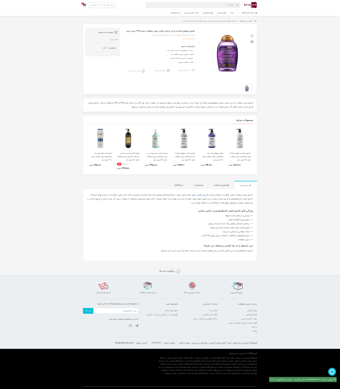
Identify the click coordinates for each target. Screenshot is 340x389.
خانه (231, 13)
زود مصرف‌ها (175, 13)
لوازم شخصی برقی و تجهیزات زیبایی (243, 323)
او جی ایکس (202, 195)
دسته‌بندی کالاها (248, 13)
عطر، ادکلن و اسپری (191, 13)
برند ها (254, 327)
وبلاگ (254, 331)
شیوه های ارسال (171, 310)
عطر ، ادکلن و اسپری (249, 319)
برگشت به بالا (167, 271)
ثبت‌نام (88, 310)
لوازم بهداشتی (208, 13)
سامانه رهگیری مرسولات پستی (205, 319)
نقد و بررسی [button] (246, 185)
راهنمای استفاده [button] (221, 185)
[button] (86, 5)
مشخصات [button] (198, 185)
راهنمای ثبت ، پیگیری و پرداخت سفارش (162, 314)
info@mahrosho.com (124, 343)
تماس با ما (213, 310)
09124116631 (156, 343)
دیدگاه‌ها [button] (179, 185)
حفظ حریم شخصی (210, 314)
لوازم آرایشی (221, 13)
